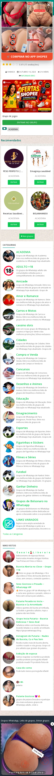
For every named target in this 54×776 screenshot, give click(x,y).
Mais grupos (27, 236)
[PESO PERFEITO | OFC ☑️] (13, 158)
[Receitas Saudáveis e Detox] (13, 200)
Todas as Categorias (13, 534)
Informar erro (28, 75)
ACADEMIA (13, 129)
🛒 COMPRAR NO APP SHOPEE (27, 56)
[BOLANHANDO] (40, 200)
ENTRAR (13, 182)
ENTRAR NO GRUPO (27, 122)
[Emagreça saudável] (40, 158)
